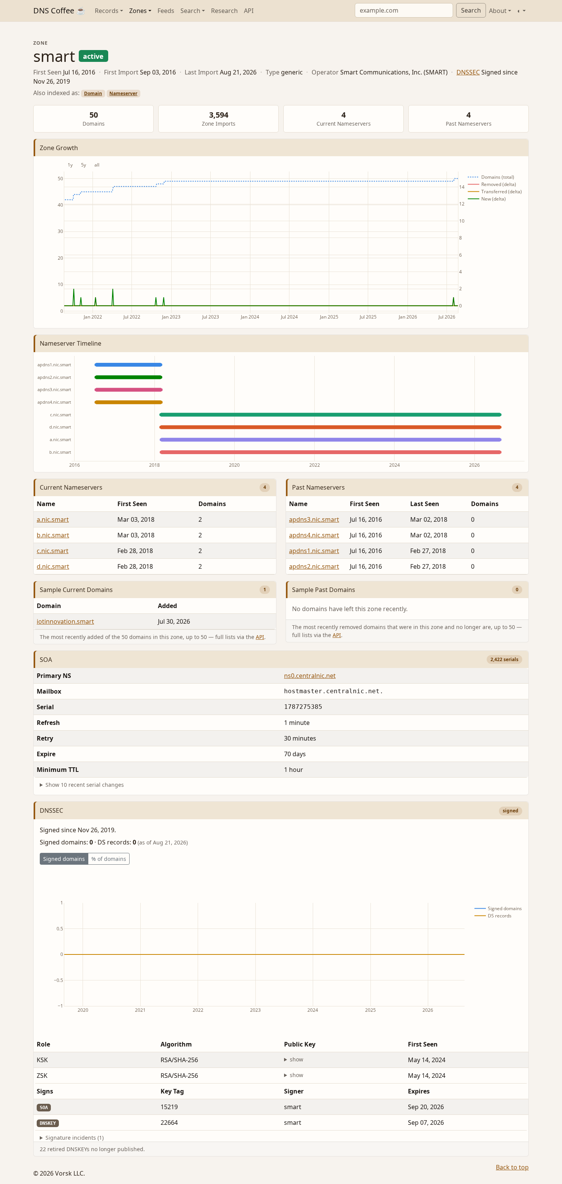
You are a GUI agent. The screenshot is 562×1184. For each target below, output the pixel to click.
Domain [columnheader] (49, 606)
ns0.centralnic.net (310, 675)
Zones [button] (138, 10)
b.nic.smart (53, 535)
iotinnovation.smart (65, 621)
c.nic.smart (52, 551)
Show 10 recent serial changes (84, 784)
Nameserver (123, 93)
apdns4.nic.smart (314, 535)
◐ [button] (519, 10)
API (248, 10)
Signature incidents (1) (74, 1137)
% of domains (108, 858)
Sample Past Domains (323, 590)
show (296, 1059)
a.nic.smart (53, 519)
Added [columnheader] (167, 606)
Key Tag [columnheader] (172, 1091)
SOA (46, 659)
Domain (93, 93)
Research (224, 10)
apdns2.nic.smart (314, 566)
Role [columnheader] (43, 1044)
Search (471, 10)
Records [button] (107, 10)
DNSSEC (468, 72)
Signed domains (64, 858)
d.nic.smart (53, 566)
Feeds (166, 10)
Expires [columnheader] (419, 1091)
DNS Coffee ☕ (59, 10)
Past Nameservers (318, 487)
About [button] (498, 10)
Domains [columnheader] (212, 504)
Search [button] (190, 10)
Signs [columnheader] (45, 1091)
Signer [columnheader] (294, 1091)
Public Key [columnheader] (299, 1044)
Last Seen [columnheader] (424, 504)
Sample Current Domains (76, 590)
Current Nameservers (71, 487)
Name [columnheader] (46, 504)
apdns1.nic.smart (314, 551)
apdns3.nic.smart (314, 519)
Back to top (512, 1167)
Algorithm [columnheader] (176, 1044)
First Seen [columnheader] (132, 504)
